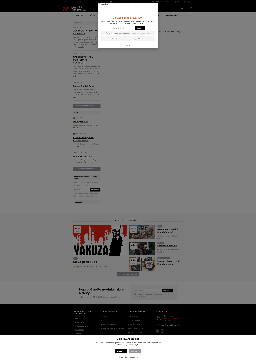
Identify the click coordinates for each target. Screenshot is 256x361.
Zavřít (128, 45)
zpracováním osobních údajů (127, 39)
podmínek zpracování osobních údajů (139, 33)
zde (137, 357)
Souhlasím (135, 351)
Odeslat (140, 28)
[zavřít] (154, 6)
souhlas (121, 343)
